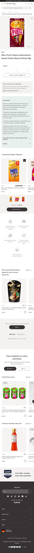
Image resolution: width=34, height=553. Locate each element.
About (3, 519)
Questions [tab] (21, 334)
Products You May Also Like (12, 424)
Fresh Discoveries (8, 377)
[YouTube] (22, 496)
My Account (5, 514)
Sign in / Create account (10, 91)
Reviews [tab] (12, 334)
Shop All (28, 270)
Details (5, 144)
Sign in (17, 327)
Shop (3, 509)
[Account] (26, 4)
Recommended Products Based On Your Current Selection (11, 272)
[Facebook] (8, 496)
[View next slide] (31, 46)
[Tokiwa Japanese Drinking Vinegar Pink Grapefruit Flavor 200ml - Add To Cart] (25, 460)
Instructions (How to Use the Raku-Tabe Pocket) (15, 138)
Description (6, 100)
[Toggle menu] (2, 4)
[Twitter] (11, 496)
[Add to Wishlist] (31, 18)
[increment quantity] (28, 70)
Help (3, 525)
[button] (20, 186)
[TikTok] (26, 496)
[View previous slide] (26, 46)
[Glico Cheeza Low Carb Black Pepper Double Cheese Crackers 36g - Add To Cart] (25, 312)
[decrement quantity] (5, 70)
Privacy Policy (18, 538)
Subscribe (30, 491)
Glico (2, 52)
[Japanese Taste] (10, 4)
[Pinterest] (19, 496)
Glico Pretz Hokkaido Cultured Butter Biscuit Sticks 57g (13, 188)
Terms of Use (11, 538)
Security (24, 538)
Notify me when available (16, 75)
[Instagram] (15, 496)
